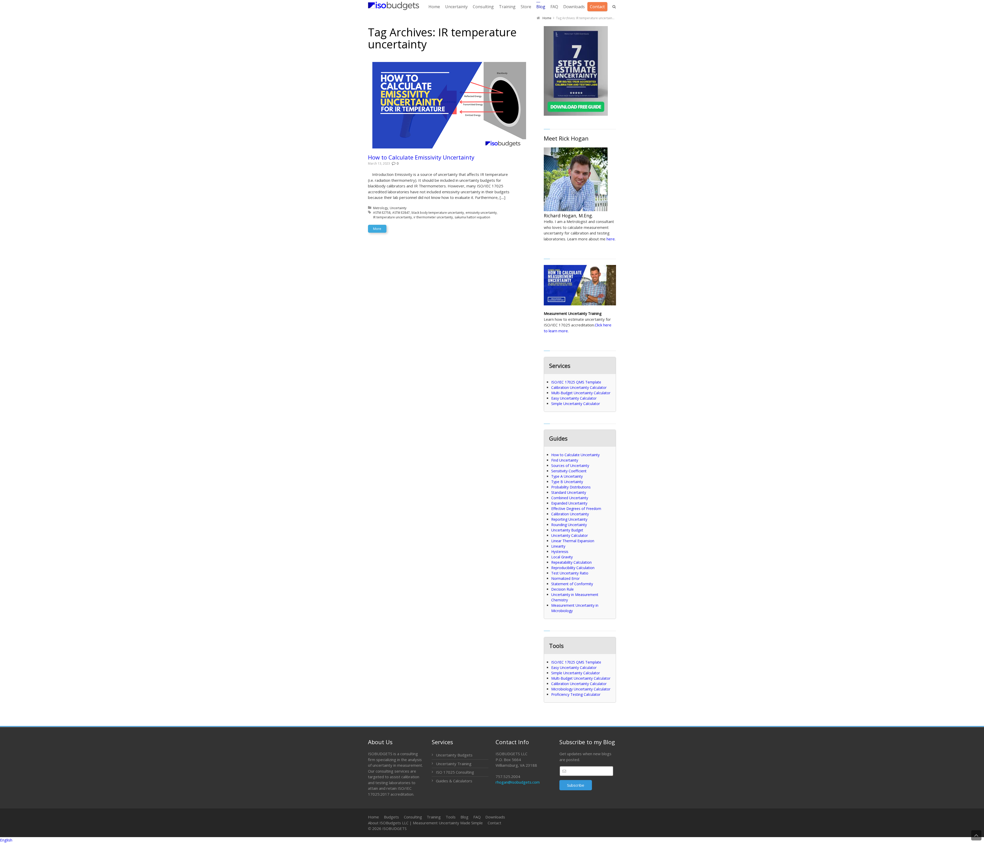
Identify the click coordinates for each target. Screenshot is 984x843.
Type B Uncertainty (567, 481)
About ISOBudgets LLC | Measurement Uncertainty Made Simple (425, 822)
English (6, 839)
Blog (464, 816)
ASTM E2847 (401, 212)
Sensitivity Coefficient (569, 470)
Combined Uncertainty (569, 497)
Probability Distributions (571, 487)
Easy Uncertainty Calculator (574, 398)
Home (373, 816)
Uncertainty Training (453, 763)
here (611, 238)
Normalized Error (565, 578)
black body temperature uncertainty (438, 212)
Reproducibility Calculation (572, 567)
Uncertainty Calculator (569, 535)
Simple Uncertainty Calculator (575, 403)
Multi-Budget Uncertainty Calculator (580, 392)
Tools (451, 816)
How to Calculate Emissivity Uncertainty (421, 157)
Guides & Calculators (454, 780)
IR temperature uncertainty (392, 217)
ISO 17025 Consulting (455, 772)
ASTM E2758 (382, 212)
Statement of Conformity (572, 583)
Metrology (380, 208)
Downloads (495, 816)
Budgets (391, 816)
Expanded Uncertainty (569, 503)
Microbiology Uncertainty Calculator (580, 689)
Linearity (558, 546)
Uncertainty (398, 208)
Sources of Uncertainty (570, 465)
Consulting (413, 816)
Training (434, 816)
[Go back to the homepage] (393, 5)
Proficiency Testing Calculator (575, 694)
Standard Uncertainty (568, 492)
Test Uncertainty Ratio (569, 573)
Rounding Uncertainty (569, 524)
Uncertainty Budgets (454, 754)
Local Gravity (562, 556)
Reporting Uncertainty (569, 519)
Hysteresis (559, 551)
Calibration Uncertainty (570, 513)
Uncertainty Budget (567, 530)
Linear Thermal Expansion (572, 540)
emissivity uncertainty (481, 212)
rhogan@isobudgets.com (518, 782)
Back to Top (976, 835)
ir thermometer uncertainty (433, 217)
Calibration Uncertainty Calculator (579, 387)
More (377, 228)
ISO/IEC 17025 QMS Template (576, 382)
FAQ (477, 816)
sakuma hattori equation (472, 217)
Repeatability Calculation (571, 562)
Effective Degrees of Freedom (576, 508)
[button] (492, 840)
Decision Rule (562, 589)
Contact (494, 822)
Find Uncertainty (564, 460)
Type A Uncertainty (567, 476)
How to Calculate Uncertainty (575, 454)
